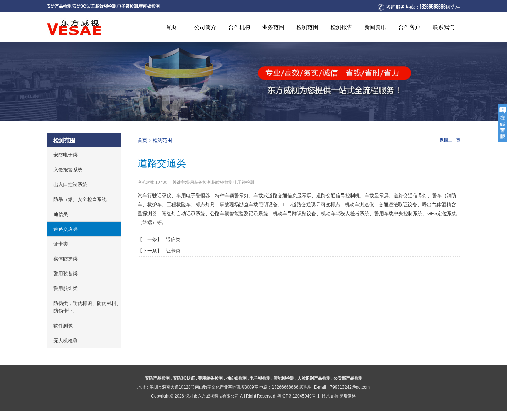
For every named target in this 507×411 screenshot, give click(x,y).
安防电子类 (65, 154)
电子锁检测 (127, 6)
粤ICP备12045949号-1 (298, 396)
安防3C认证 (83, 6)
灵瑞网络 (347, 396)
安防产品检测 (59, 6)
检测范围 (162, 140)
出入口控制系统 (70, 184)
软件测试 (63, 325)
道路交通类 (65, 229)
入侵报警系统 (67, 169)
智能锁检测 (149, 6)
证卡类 (60, 243)
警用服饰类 (65, 288)
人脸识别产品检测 (313, 378)
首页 (142, 140)
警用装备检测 (210, 378)
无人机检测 (65, 340)
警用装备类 (65, 273)
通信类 (60, 214)
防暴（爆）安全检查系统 (80, 199)
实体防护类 (65, 258)
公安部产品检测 (348, 378)
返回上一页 (450, 140)
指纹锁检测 (106, 6)
